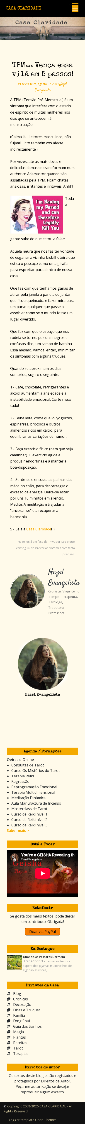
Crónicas (20, 999)
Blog (17, 993)
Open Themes (45, 1120)
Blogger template (20, 1120)
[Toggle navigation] (75, 8)
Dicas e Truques (27, 1009)
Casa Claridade (38, 529)
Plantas (19, 1037)
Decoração (22, 1004)
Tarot (18, 1048)
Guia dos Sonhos (27, 1026)
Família (19, 1015)
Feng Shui (21, 1020)
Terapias (20, 1053)
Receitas (20, 1042)
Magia (18, 1031)
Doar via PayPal (42, 931)
